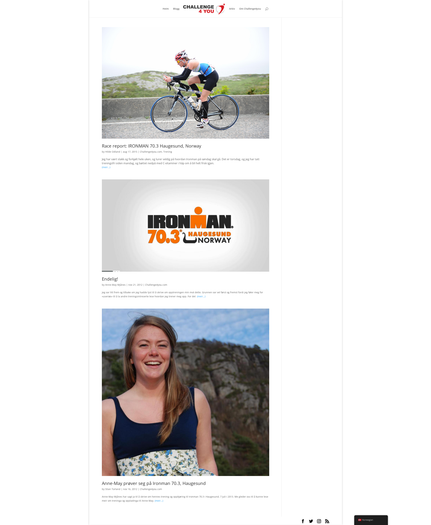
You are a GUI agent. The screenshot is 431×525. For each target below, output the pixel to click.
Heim (166, 9)
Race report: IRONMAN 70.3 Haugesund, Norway (151, 146)
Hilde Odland (112, 151)
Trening (167, 151)
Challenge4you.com (151, 151)
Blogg (176, 9)
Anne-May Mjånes (115, 284)
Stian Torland (112, 489)
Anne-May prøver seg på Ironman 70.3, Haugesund (154, 483)
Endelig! (110, 279)
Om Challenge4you (250, 9)
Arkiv (232, 9)
